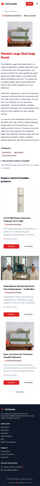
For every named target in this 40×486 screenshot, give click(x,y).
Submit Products (6, 436)
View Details (28, 246)
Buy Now (11, 246)
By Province (5, 430)
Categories (4, 433)
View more (20, 392)
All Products (5, 427)
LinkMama (22, 482)
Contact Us (4, 457)
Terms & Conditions (7, 454)
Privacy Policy (5, 451)
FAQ (2, 439)
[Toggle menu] (37, 4)
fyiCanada (11, 3)
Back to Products (11, 11)
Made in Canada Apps (8, 442)
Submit (29, 4)
